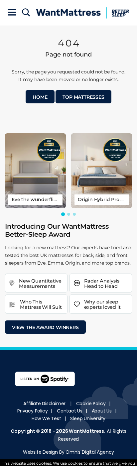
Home (40, 97)
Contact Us (69, 411)
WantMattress (86, 431)
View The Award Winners (45, 327)
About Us (102, 411)
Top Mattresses (83, 97)
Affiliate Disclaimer (44, 403)
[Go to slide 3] (74, 214)
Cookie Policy (91, 403)
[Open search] (26, 13)
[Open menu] (12, 13)
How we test (46, 418)
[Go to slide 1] (63, 214)
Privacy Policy (32, 411)
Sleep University (87, 418)
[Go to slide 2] (68, 214)
